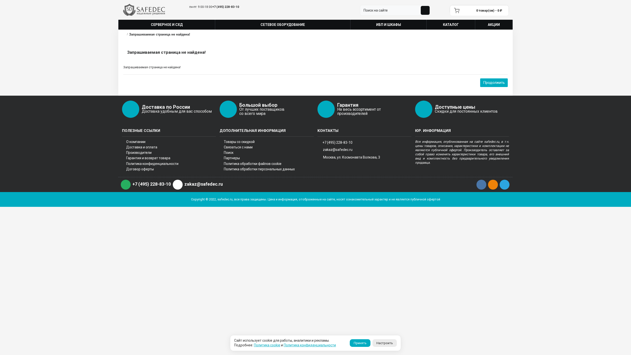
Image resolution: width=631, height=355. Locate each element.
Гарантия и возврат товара (148, 158)
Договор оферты (140, 169)
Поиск (228, 153)
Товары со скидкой (239, 142)
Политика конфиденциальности (152, 164)
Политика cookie (267, 345)
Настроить (384, 343)
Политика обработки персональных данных (259, 169)
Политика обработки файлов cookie (252, 164)
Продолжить (494, 82)
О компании (135, 142)
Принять (360, 343)
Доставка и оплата (141, 147)
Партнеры (232, 158)
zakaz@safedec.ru (337, 150)
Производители (139, 153)
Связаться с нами (238, 147)
